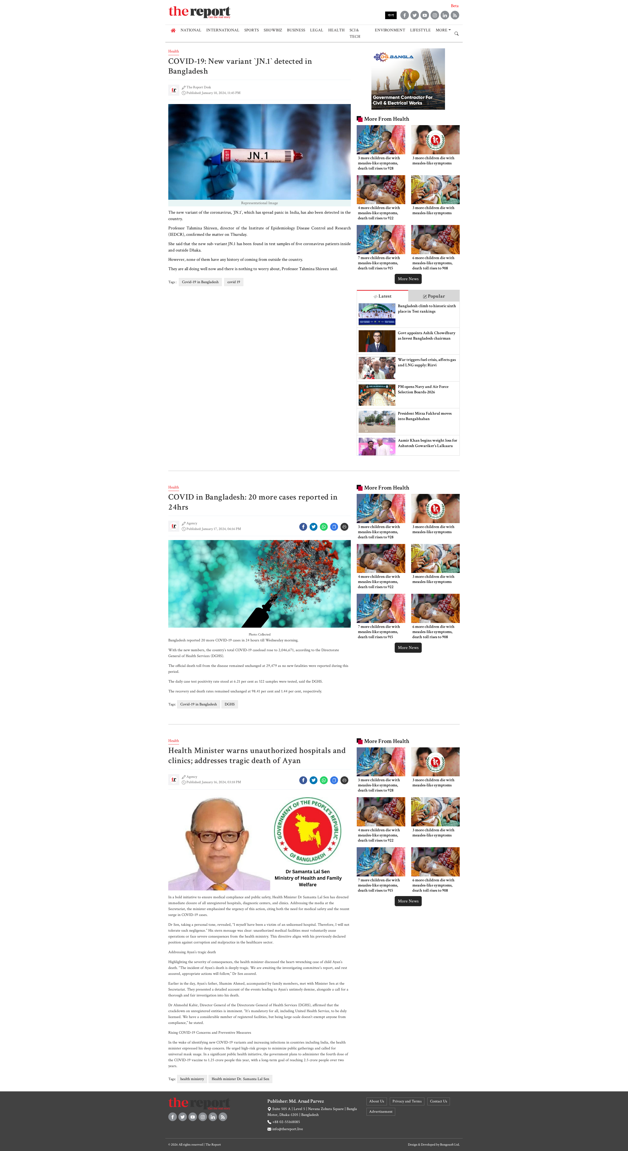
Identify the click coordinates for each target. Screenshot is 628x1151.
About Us (376, 1101)
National (191, 30)
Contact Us (438, 1101)
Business (296, 30)
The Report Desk (198, 87)
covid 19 (233, 282)
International (222, 30)
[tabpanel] (408, 378)
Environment (390, 30)
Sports (251, 30)
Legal (316, 30)
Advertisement (380, 1111)
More (441, 30)
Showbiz (273, 30)
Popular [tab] (436, 296)
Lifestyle (420, 30)
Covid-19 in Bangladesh (200, 282)
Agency (191, 523)
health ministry (192, 1079)
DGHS (230, 704)
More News (408, 279)
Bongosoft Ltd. (450, 1144)
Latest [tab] (385, 296)
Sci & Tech (355, 33)
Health (336, 30)
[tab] (382, 296)
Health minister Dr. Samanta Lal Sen (240, 1079)
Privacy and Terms (407, 1101)
